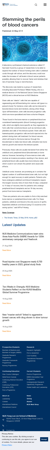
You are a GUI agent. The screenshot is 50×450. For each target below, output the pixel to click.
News (29, 396)
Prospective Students (11, 347)
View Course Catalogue (10, 374)
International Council (9, 407)
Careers (5, 401)
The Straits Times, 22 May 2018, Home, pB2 (20, 218)
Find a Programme (8, 390)
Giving (29, 399)
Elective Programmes (34, 374)
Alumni (29, 401)
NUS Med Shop (33, 404)
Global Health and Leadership (37, 387)
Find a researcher (33, 353)
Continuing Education (10, 371)
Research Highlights (34, 350)
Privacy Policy (7, 445)
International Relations (10, 404)
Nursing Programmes (9, 365)
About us (5, 396)
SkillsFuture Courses (9, 377)
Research (30, 347)
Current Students (34, 371)
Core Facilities (32, 356)
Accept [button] (44, 439)
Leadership (6, 399)
